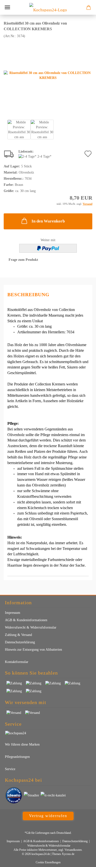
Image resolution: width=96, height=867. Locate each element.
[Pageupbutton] (82, 859)
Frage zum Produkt (23, 260)
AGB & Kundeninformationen (26, 620)
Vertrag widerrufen (48, 816)
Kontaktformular (16, 662)
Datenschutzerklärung (20, 642)
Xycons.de (68, 854)
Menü (7, 7)
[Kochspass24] (48, 7)
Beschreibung (28, 294)
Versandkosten (73, 850)
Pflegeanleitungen (17, 757)
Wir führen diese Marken (22, 744)
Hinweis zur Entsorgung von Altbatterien (33, 649)
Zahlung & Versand (18, 635)
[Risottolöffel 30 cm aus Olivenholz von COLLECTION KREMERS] (48, 75)
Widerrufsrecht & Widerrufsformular (30, 627)
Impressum (12, 613)
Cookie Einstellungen (48, 862)
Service (10, 769)
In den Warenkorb (48, 221)
